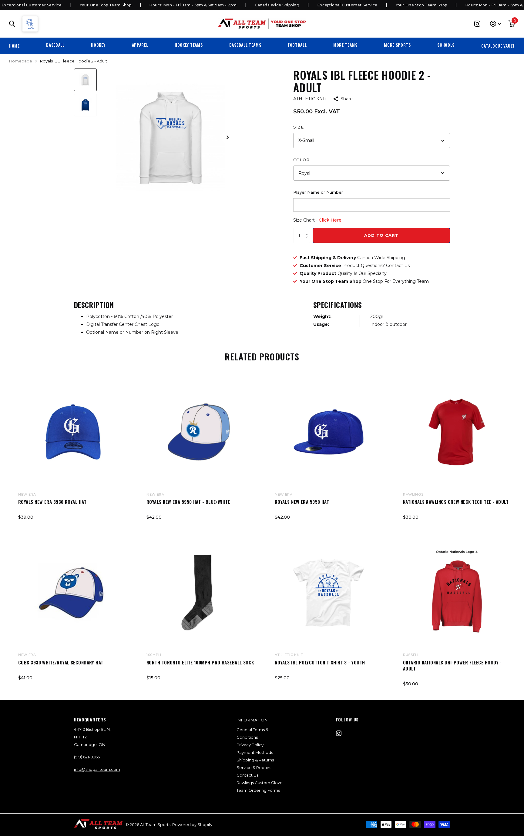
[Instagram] (338, 733)
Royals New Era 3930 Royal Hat (52, 502)
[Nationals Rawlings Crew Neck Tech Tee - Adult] (457, 432)
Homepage (20, 61)
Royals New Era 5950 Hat (302, 502)
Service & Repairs (254, 767)
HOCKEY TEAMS (189, 45)
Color (301, 159)
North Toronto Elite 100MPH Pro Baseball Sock (200, 662)
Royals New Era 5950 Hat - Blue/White (188, 502)
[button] (308, 230)
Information (252, 719)
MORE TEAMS (345, 45)
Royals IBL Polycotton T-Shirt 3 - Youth (320, 662)
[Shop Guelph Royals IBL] (30, 24)
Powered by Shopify (192, 824)
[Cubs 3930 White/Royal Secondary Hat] (72, 592)
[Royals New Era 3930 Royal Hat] (72, 432)
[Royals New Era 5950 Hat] (328, 432)
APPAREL (140, 45)
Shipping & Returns (255, 759)
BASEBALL (55, 45)
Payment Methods (255, 752)
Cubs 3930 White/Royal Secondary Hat (60, 662)
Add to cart (381, 235)
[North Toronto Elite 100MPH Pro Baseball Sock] (200, 592)
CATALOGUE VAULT (498, 45)
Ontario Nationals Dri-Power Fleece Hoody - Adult (452, 665)
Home (14, 45)
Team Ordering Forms (258, 790)
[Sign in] (495, 24)
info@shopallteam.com (97, 769)
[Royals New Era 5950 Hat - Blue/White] (200, 432)
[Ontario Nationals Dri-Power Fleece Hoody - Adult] (457, 592)
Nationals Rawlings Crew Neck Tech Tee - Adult (456, 502)
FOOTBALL (297, 45)
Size (298, 127)
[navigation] (85, 80)
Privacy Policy (250, 744)
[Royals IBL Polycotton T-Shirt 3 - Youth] (328, 592)
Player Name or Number (318, 192)
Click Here (330, 220)
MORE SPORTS (397, 45)
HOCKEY (98, 45)
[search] (12, 24)
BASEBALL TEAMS (245, 45)
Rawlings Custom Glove (260, 782)
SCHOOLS (446, 45)
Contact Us (247, 775)
